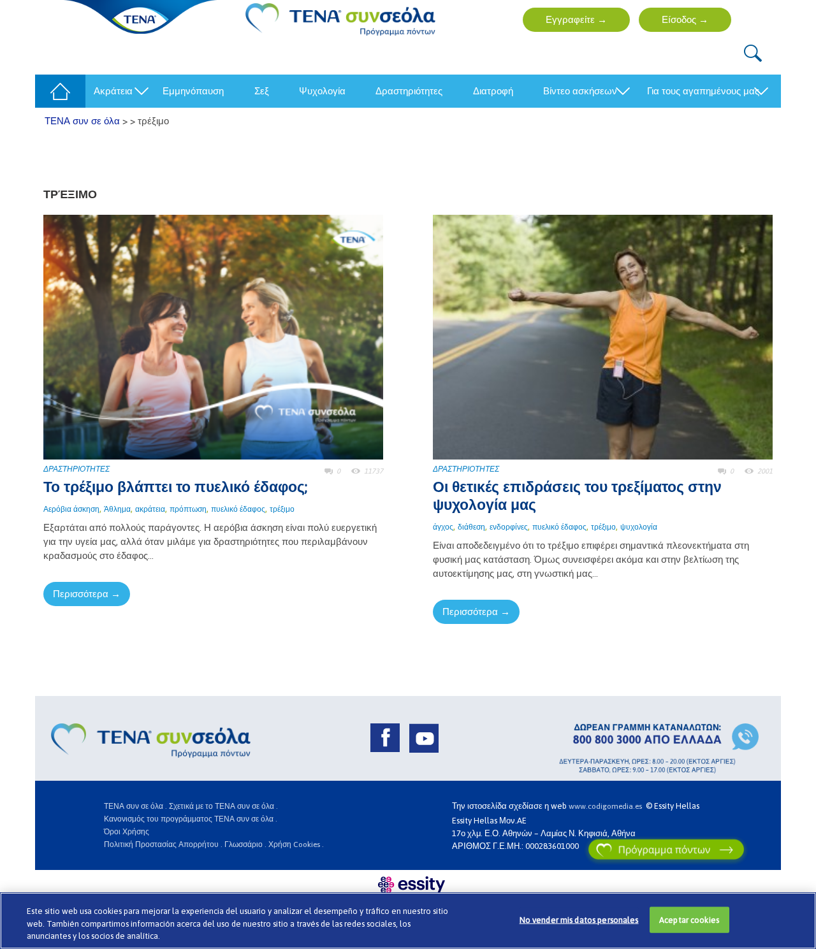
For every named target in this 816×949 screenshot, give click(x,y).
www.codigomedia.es (607, 806)
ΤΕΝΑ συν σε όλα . (135, 806)
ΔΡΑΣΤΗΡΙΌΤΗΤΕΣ (408, 90)
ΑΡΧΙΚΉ (56, 90)
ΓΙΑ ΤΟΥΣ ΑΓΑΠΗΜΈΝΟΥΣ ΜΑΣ (703, 90)
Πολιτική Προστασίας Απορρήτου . (163, 844)
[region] (408, 920)
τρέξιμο (282, 509)
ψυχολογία (638, 527)
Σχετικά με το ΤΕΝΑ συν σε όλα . (223, 806)
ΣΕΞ (261, 90)
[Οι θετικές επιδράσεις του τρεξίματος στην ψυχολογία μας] (603, 336)
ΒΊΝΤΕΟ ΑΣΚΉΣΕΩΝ (580, 90)
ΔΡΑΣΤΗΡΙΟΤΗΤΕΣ (76, 469)
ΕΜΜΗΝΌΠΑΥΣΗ (193, 90)
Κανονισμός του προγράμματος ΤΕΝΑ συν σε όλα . (190, 819)
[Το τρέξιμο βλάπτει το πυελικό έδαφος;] (213, 336)
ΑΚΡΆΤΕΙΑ (113, 90)
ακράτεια (150, 509)
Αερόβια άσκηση (71, 509)
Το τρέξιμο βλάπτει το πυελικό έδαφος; (175, 487)
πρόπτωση (188, 509)
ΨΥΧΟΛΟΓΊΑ (322, 90)
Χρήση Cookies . (296, 844)
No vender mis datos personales (579, 919)
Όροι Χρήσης (126, 831)
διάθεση (471, 527)
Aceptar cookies (689, 919)
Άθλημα (117, 509)
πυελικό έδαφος (238, 509)
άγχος (443, 527)
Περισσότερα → (86, 593)
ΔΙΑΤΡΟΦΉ (493, 90)
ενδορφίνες (509, 527)
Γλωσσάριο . (245, 844)
